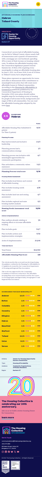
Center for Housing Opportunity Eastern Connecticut (24, 359)
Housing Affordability (20, 363)
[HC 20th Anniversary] (10, 4)
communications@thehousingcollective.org (16, 441)
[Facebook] (9, 452)
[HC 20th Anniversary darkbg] (14, 430)
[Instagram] (3, 452)
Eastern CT (17, 370)
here (8, 105)
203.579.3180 (6, 444)
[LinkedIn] (6, 452)
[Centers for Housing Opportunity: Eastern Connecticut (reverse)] (13, 37)
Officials (16, 367)
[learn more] (21, 399)
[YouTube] (18, 452)
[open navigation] (38, 4)
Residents (23, 367)
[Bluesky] (12, 452)
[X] (15, 452)
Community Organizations (22, 366)
